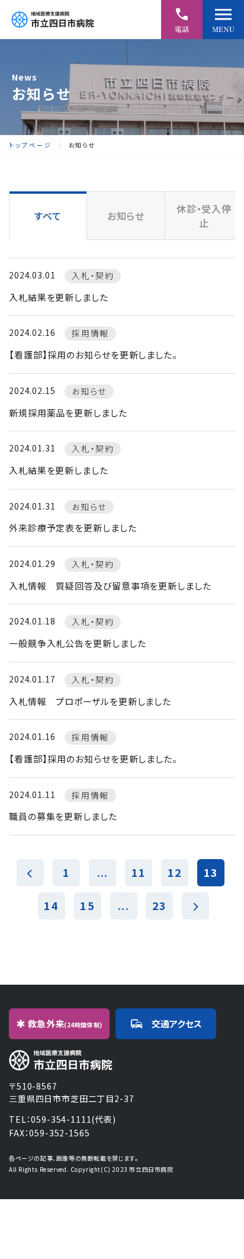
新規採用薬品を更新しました (68, 412)
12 (175, 872)
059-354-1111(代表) (73, 1119)
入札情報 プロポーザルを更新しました (90, 701)
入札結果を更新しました (58, 297)
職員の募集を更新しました (63, 816)
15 (87, 905)
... (102, 872)
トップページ (30, 145)
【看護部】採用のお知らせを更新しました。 (93, 354)
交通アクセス (177, 1023)
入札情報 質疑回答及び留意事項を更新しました (110, 585)
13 (211, 872)
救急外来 (65, 1023)
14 (51, 905)
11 (138, 872)
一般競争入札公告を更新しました (77, 643)
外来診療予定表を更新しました (73, 527)
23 (159, 905)
